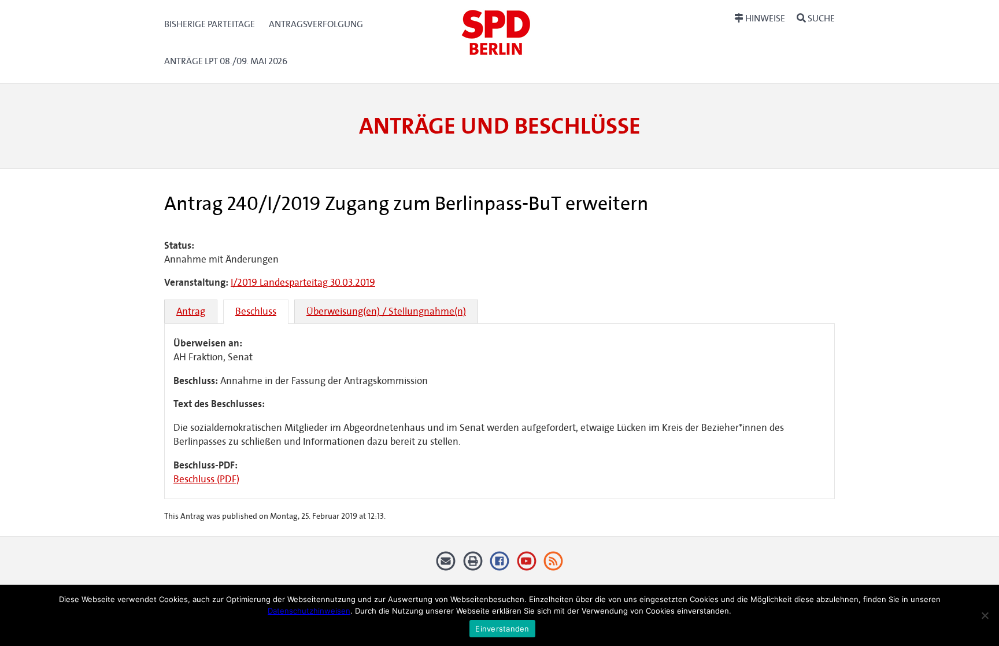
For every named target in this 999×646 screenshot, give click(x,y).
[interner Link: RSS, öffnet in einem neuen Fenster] (553, 565)
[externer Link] (499, 565)
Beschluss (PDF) (206, 479)
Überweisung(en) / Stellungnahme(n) (386, 311)
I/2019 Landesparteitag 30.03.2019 (303, 282)
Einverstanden (502, 628)
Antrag (190, 311)
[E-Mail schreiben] (446, 565)
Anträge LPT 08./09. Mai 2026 (225, 61)
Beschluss (255, 311)
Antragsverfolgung (316, 24)
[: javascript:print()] (472, 565)
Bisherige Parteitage (209, 24)
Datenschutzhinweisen (309, 610)
